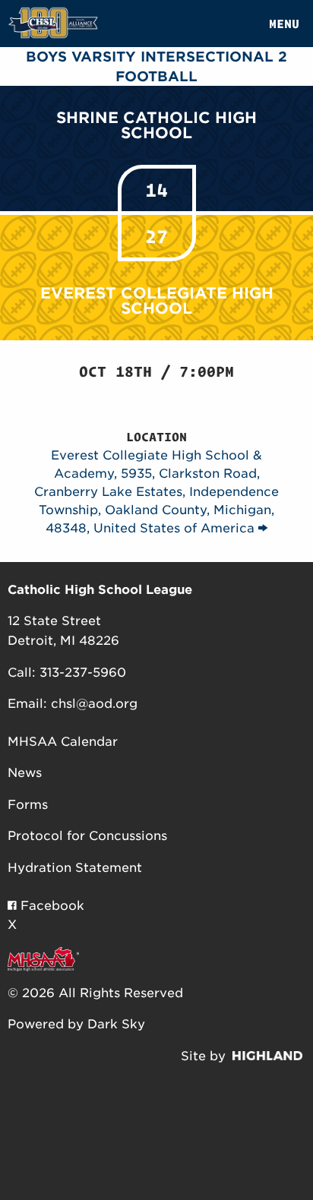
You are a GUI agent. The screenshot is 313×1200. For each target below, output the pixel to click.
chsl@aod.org (94, 703)
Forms (28, 804)
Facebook (50, 905)
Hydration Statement (75, 868)
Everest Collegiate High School (156, 300)
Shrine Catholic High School (156, 125)
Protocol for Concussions (87, 836)
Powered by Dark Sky (76, 1024)
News (25, 773)
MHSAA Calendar (63, 741)
